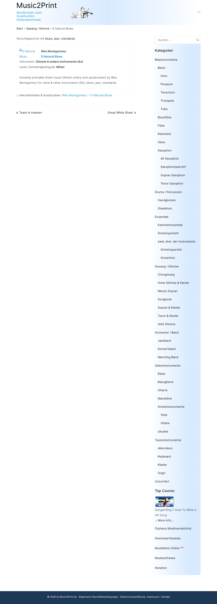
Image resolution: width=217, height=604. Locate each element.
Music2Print (36, 5)
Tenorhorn (168, 92)
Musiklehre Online (167, 548)
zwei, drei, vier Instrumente (176, 241)
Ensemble (161, 216)
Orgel (161, 473)
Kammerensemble (170, 225)
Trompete (167, 100)
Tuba (164, 109)
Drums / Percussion (168, 192)
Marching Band (168, 357)
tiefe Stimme (166, 324)
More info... (165, 520)
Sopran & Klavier (169, 307)
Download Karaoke (168, 538)
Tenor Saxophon (172, 183)
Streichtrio (168, 257)
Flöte (161, 125)
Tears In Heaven (30, 112)
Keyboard (164, 456)
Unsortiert (162, 481)
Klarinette (164, 134)
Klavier (162, 464)
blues (49, 38)
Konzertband (167, 349)
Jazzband (164, 340)
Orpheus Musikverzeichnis (173, 528)
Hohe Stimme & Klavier (173, 282)
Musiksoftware (165, 558)
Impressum (153, 596)
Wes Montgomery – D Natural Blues (87, 95)
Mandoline (165, 398)
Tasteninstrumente (168, 440)
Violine (165, 423)
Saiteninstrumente (167, 365)
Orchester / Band (167, 332)
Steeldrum (165, 208)
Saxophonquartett (173, 166)
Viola (164, 414)
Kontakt (165, 596)
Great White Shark (120, 112)
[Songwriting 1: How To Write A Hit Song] (165, 501)
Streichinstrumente (171, 406)
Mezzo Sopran (168, 291)
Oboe (161, 142)
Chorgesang (166, 274)
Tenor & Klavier (168, 315)
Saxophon (165, 150)
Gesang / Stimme (167, 266)
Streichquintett (168, 233)
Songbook (165, 299)
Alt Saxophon (170, 158)
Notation (161, 568)
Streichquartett (171, 249)
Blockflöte (165, 117)
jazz (57, 38)
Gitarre (162, 390)
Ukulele (163, 431)
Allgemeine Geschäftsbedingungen (98, 596)
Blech (161, 67)
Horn (164, 76)
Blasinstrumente (166, 59)
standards (68, 38)
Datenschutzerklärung (132, 596)
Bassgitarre (165, 382)
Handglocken (167, 200)
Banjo (161, 373)
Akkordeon (165, 448)
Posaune (167, 84)
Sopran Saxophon (173, 175)
